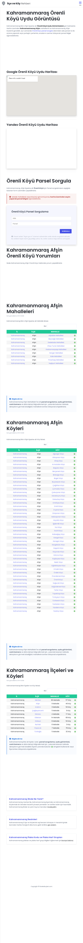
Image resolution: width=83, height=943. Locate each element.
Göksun (38, 721)
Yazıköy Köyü (58, 611)
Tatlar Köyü (58, 590)
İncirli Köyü (58, 531)
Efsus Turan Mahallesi (55, 346)
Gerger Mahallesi (56, 353)
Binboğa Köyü (58, 475)
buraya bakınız (67, 840)
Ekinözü (38, 714)
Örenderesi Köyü (58, 576)
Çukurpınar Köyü (58, 492)
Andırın (38, 707)
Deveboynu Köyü (58, 496)
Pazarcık (37, 728)
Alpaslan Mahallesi (56, 335)
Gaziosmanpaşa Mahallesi (56, 349)
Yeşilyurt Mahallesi (56, 363)
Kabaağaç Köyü (58, 534)
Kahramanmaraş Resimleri (23, 819)
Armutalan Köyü (58, 464)
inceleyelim (51, 807)
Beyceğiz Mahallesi (55, 339)
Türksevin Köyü (58, 600)
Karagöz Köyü (58, 541)
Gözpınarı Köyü (58, 513)
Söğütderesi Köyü (58, 586)
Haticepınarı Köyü (58, 517)
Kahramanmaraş (18, 335)
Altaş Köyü (58, 461)
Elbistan (38, 717)
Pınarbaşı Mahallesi (56, 360)
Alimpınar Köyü (58, 457)
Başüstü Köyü (58, 468)
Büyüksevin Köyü (58, 482)
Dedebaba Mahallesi (56, 342)
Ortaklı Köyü (58, 569)
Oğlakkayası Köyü (58, 565)
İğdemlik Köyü (58, 524)
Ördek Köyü (58, 572)
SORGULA (66, 231)
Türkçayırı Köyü (58, 597)
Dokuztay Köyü (58, 499)
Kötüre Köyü (58, 555)
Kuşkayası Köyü (58, 559)
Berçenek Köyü (58, 471)
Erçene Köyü (58, 510)
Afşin (38, 703)
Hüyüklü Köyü (58, 520)
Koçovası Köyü (58, 552)
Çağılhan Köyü (58, 485)
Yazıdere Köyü (58, 607)
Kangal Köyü (58, 538)
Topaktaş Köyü (58, 593)
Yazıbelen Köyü (58, 604)
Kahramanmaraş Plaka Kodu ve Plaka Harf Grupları (35, 837)
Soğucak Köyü (58, 583)
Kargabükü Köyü (58, 545)
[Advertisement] (41, 53)
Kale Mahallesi (56, 356)
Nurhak (38, 724)
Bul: (45, 326)
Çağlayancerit (38, 710)
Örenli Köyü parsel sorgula (42, 31)
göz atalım (52, 825)
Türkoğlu (37, 731)
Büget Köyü (58, 478)
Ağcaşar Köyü (58, 454)
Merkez (38, 700)
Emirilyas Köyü (58, 503)
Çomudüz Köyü (58, 489)
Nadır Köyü (58, 562)
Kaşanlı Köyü (58, 548)
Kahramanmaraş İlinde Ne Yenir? (26, 799)
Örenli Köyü (58, 579)
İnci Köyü (58, 527)
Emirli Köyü (58, 506)
